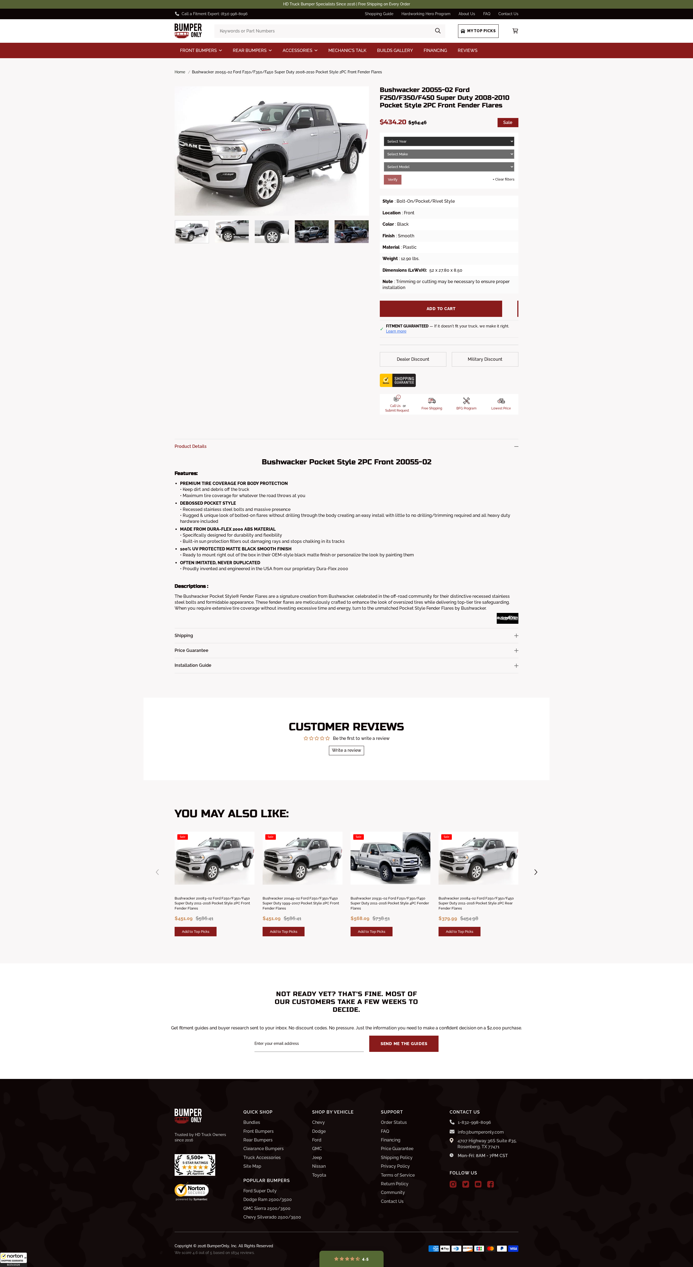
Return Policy (394, 1183)
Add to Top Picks (195, 931)
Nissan (319, 1166)
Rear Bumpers (258, 1140)
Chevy (318, 1122)
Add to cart (441, 308)
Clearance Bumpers (263, 1148)
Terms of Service (398, 1175)
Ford (316, 1140)
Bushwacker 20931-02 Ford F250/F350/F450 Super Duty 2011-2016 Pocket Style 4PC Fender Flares (390, 903)
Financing (390, 1140)
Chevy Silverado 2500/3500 (272, 1217)
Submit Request (397, 410)
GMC (317, 1148)
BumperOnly (218, 1246)
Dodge (319, 1131)
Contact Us (508, 14)
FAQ (486, 14)
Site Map (252, 1166)
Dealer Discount (413, 359)
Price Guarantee (397, 1148)
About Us (467, 14)
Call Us (395, 406)
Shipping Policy (397, 1157)
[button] (13, 1259)
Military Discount (485, 359)
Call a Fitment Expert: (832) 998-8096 (214, 14)
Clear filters (503, 179)
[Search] (438, 31)
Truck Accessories (262, 1157)
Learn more (396, 331)
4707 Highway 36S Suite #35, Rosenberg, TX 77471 (487, 1143)
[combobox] (329, 31)
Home (180, 72)
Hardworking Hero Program (425, 14)
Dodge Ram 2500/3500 (267, 1199)
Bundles (251, 1122)
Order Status (394, 1122)
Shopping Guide (379, 14)
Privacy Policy (395, 1166)
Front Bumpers (258, 1131)
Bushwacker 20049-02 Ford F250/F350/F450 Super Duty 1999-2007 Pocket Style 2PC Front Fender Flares (301, 903)
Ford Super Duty (260, 1190)
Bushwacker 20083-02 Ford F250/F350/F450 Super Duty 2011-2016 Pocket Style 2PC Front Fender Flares (212, 903)
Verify (392, 180)
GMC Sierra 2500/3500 (266, 1208)
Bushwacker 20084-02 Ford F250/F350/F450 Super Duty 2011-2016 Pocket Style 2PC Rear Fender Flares (476, 903)
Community (393, 1192)
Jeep (317, 1157)
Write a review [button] (346, 750)
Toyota (319, 1175)
